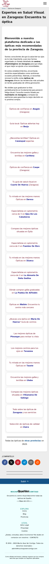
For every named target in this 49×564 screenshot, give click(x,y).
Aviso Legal (24, 525)
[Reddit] (37, 462)
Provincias (24, 517)
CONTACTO (34, 537)
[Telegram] (24, 462)
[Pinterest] (18, 462)
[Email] (31, 462)
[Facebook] (5, 462)
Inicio (24, 511)
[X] (11, 462)
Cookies (25, 531)
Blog (24, 514)
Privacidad (24, 528)
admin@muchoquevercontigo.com (24, 548)
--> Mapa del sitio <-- (24, 501)
